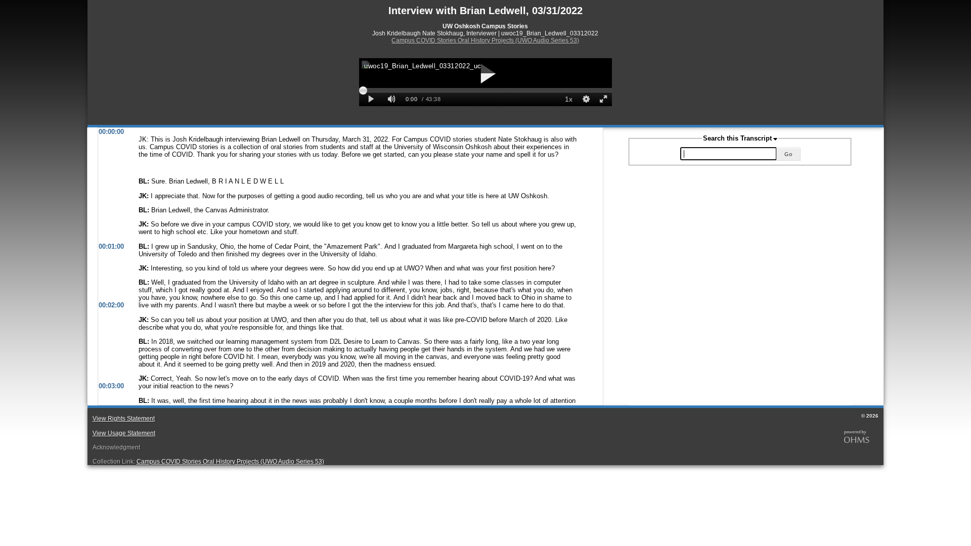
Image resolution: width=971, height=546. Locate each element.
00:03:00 (111, 386)
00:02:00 (111, 305)
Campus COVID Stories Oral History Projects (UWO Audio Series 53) (485, 40)
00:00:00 (111, 131)
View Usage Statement (124, 433)
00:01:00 (111, 246)
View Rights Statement (124, 418)
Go (788, 154)
